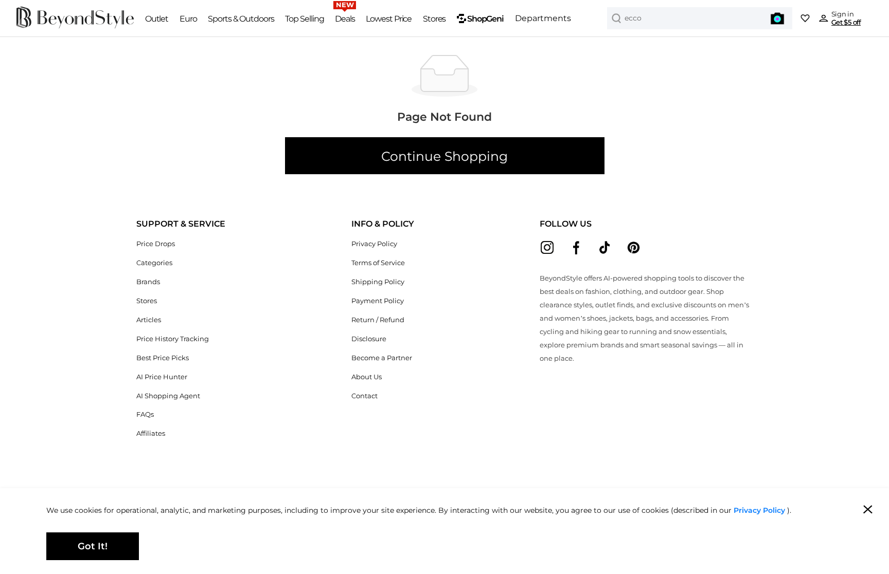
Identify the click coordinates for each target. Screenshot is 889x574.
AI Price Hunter (161, 377)
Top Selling (304, 18)
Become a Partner (381, 358)
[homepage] (75, 27)
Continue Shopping (444, 156)
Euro (188, 18)
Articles (148, 320)
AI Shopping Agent (168, 396)
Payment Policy (377, 301)
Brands (148, 282)
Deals (345, 18)
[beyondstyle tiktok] (604, 247)
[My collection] (805, 18)
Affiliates (150, 433)
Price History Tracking (172, 339)
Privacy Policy (374, 244)
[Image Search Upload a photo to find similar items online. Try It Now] (777, 18)
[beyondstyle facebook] (575, 247)
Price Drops (155, 244)
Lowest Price (389, 18)
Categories (154, 263)
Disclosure (368, 339)
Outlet (157, 18)
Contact (364, 396)
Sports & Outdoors (241, 18)
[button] (180, 224)
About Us (366, 377)
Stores (434, 18)
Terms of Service (378, 263)
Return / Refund (377, 320)
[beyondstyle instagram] (547, 247)
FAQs (145, 414)
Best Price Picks (162, 358)
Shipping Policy (377, 282)
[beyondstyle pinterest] (633, 247)
